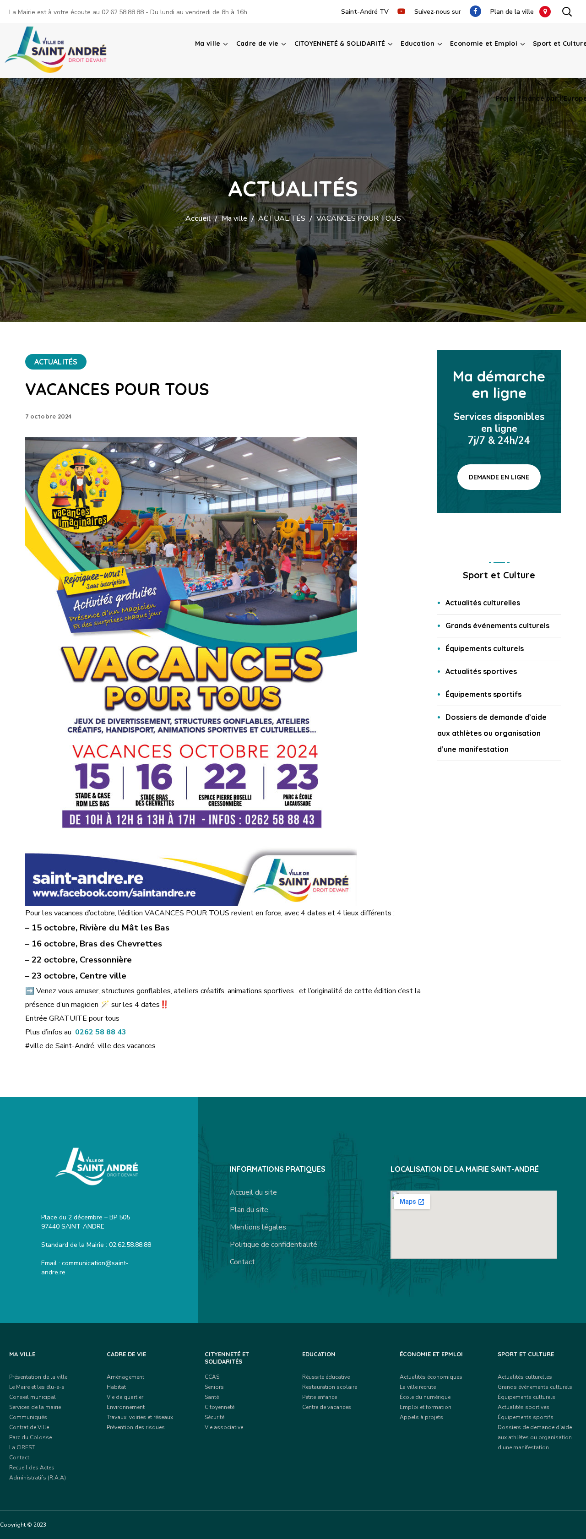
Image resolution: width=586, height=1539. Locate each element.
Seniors (214, 1387)
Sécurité (214, 1417)
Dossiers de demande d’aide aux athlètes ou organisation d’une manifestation (492, 733)
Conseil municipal (32, 1397)
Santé (212, 1397)
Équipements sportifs (483, 694)
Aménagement (125, 1377)
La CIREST (22, 1447)
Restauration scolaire (329, 1387)
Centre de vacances (326, 1407)
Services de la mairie (35, 1407)
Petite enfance (319, 1397)
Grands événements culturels (497, 625)
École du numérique (425, 1397)
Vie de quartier (125, 1397)
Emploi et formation (425, 1407)
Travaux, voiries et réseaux (140, 1417)
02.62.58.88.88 (123, 12)
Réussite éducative (326, 1377)
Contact (242, 1262)
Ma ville (234, 218)
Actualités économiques (431, 1377)
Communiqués (28, 1417)
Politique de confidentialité (273, 1245)
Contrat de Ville (29, 1427)
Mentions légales (258, 1227)
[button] (566, 11)
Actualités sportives (481, 671)
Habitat (116, 1387)
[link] (100, 1032)
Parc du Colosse (30, 1437)
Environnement (126, 1407)
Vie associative (224, 1427)
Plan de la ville (514, 11)
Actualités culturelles (482, 602)
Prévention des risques (136, 1427)
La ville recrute (418, 1387)
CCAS (212, 1377)
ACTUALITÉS (281, 218)
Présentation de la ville (38, 1377)
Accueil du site (253, 1192)
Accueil (198, 218)
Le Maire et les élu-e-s (37, 1387)
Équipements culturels (484, 648)
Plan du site (249, 1210)
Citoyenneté (219, 1407)
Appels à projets (421, 1417)
